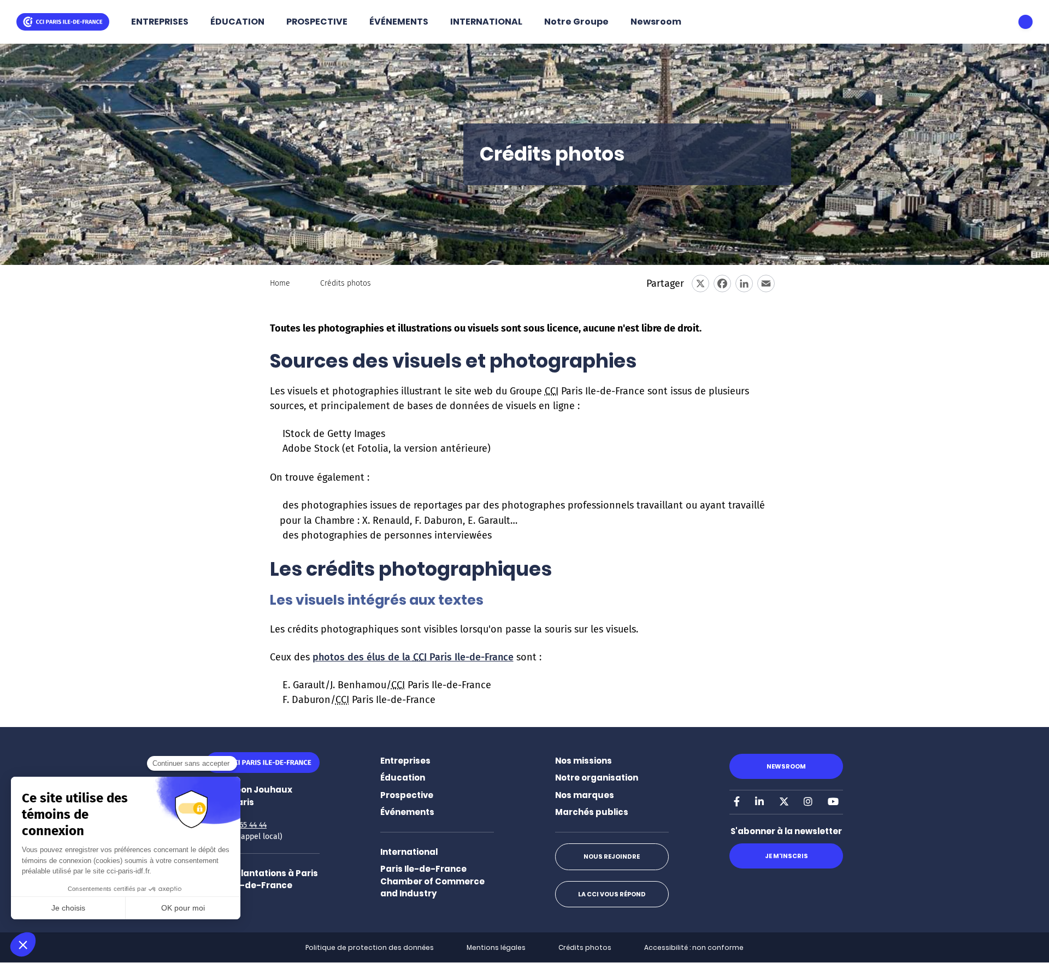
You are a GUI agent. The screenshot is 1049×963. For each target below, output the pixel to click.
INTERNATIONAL (486, 21)
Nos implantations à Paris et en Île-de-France (262, 879)
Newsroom (655, 21)
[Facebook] (722, 283)
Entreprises (405, 760)
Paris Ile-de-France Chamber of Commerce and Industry (432, 881)
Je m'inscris (786, 856)
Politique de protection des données (369, 947)
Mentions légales (496, 947)
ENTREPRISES (159, 21)
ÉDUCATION (237, 21)
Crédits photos (584, 947)
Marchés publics (591, 812)
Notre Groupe (576, 21)
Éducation (402, 777)
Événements (407, 812)
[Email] (766, 283)
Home (280, 283)
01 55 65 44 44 (243, 825)
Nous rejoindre (612, 856)
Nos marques (584, 795)
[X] (700, 283)
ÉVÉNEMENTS (398, 21)
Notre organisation (596, 777)
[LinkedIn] (744, 283)
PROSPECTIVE (316, 21)
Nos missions (583, 760)
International (409, 852)
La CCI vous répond (612, 894)
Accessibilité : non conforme (694, 947)
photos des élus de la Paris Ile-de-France (413, 657)
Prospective (406, 795)
